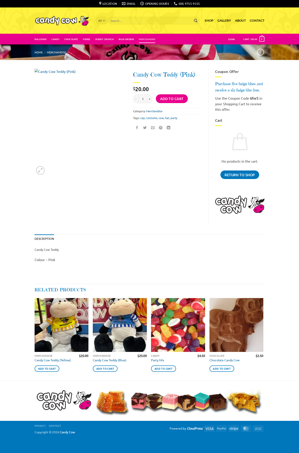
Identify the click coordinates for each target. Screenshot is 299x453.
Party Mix (157, 360)
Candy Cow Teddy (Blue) (109, 360)
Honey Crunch (104, 39)
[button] (231, 39)
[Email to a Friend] (153, 127)
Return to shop (240, 174)
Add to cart (172, 98)
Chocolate (71, 39)
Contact (257, 20)
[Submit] (195, 20)
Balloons (41, 39)
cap (142, 118)
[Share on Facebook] (137, 127)
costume (151, 118)
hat (167, 118)
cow (161, 118)
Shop (209, 20)
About (240, 20)
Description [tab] (44, 239)
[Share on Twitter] (145, 127)
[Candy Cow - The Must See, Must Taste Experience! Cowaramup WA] (62, 20)
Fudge (86, 39)
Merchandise (147, 39)
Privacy (40, 425)
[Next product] (260, 52)
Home (39, 52)
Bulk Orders (126, 39)
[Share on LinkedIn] (168, 127)
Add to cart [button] (47, 368)
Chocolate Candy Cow (224, 360)
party (174, 118)
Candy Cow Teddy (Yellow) (53, 360)
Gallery (224, 20)
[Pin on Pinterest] (160, 127)
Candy (55, 39)
